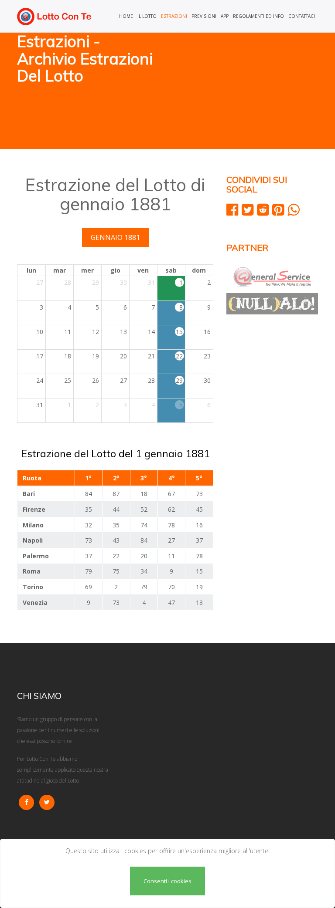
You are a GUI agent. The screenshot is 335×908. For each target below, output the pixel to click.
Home (126, 16)
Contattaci (301, 16)
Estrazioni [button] (174, 16)
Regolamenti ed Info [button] (258, 16)
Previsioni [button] (203, 16)
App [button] (225, 16)
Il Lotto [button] (147, 16)
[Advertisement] (246, 91)
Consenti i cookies (167, 881)
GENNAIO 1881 (115, 237)
